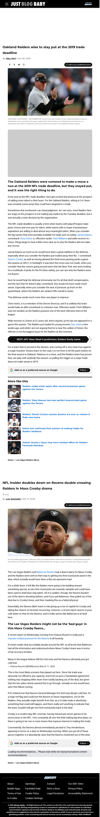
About (10, 783)
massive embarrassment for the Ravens (29, 638)
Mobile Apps (13, 788)
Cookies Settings (34, 798)
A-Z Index (12, 798)
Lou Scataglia (13, 499)
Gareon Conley (15, 259)
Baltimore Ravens (45, 572)
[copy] (24, 64)
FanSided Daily (33, 788)
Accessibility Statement (80, 793)
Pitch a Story (53, 788)
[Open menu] (6, 3)
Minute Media (19, 805)
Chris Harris (26, 238)
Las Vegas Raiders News (27, 460)
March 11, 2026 (47, 666)
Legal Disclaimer (55, 793)
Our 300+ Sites (75, 783)
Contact (51, 783)
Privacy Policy (75, 788)
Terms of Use (14, 793)
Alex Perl (11, 58)
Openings (30, 783)
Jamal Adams (84, 234)
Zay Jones (76, 324)
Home (11, 460)
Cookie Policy (32, 793)
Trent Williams (59, 238)
